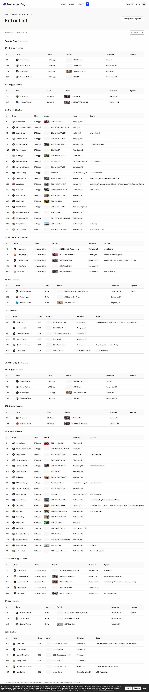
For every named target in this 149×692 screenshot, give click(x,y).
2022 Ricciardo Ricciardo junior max (76, 291)
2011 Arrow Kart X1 (65, 272)
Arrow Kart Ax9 (58, 350)
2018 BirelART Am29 (58, 207)
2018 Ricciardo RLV (79, 71)
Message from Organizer (132, 19)
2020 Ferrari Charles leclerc (60, 218)
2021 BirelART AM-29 (58, 139)
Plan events (129, 4)
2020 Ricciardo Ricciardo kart (69, 249)
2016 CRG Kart (56, 212)
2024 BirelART (76, 96)
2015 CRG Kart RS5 (57, 122)
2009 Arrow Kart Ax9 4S (59, 190)
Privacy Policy (56, 690)
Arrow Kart (54, 173)
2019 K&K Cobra (56, 201)
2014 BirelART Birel (65, 260)
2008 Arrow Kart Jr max (72, 297)
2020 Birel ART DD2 (60, 322)
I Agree (128, 688)
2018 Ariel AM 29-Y (65, 266)
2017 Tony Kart (69, 302)
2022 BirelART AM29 (58, 167)
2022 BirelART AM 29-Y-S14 (60, 127)
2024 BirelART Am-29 (58, 144)
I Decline (137, 688)
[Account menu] (144, 4)
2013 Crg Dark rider (59, 345)
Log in (138, 4)
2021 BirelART (55, 150)
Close (145, 688)
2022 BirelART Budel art (67, 255)
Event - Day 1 (9, 32)
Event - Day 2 (22, 32)
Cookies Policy (44, 690)
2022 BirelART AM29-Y (58, 156)
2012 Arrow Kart (56, 224)
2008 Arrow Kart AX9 (58, 178)
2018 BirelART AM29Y (58, 184)
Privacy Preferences (106, 690)
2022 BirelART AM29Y (58, 133)
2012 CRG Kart (58, 328)
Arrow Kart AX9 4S (57, 161)
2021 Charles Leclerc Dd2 (61, 333)
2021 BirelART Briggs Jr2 (80, 102)
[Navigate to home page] (14, 4)
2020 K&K (76, 77)
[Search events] (87, 4)
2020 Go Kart (77, 60)
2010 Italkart (77, 65)
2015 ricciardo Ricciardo (59, 229)
